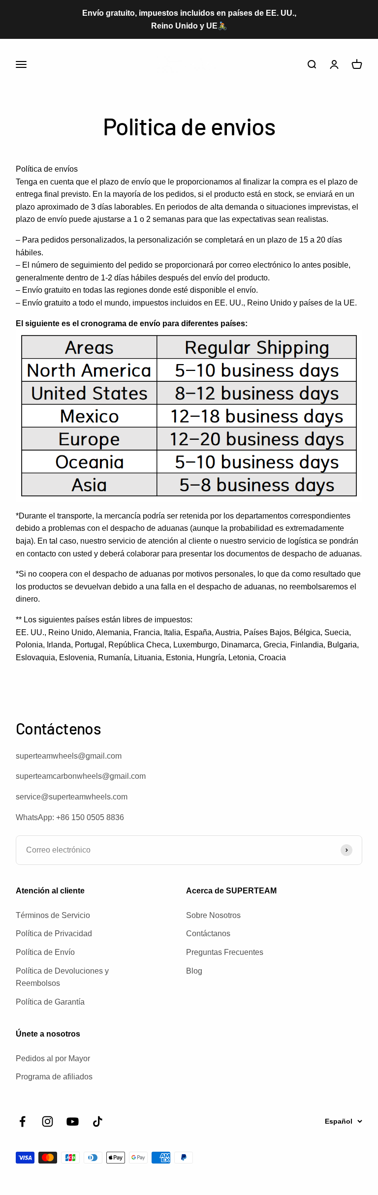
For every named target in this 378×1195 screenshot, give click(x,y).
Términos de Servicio (53, 915)
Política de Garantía (50, 1002)
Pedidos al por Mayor (53, 1058)
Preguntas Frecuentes (224, 952)
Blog (194, 971)
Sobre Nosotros (213, 915)
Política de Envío (45, 952)
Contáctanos (208, 933)
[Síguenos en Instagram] (47, 1121)
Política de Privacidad (54, 933)
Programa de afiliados (54, 1076)
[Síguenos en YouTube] (72, 1121)
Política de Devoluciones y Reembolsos (62, 977)
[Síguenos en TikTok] (97, 1121)
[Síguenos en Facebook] (22, 1121)
